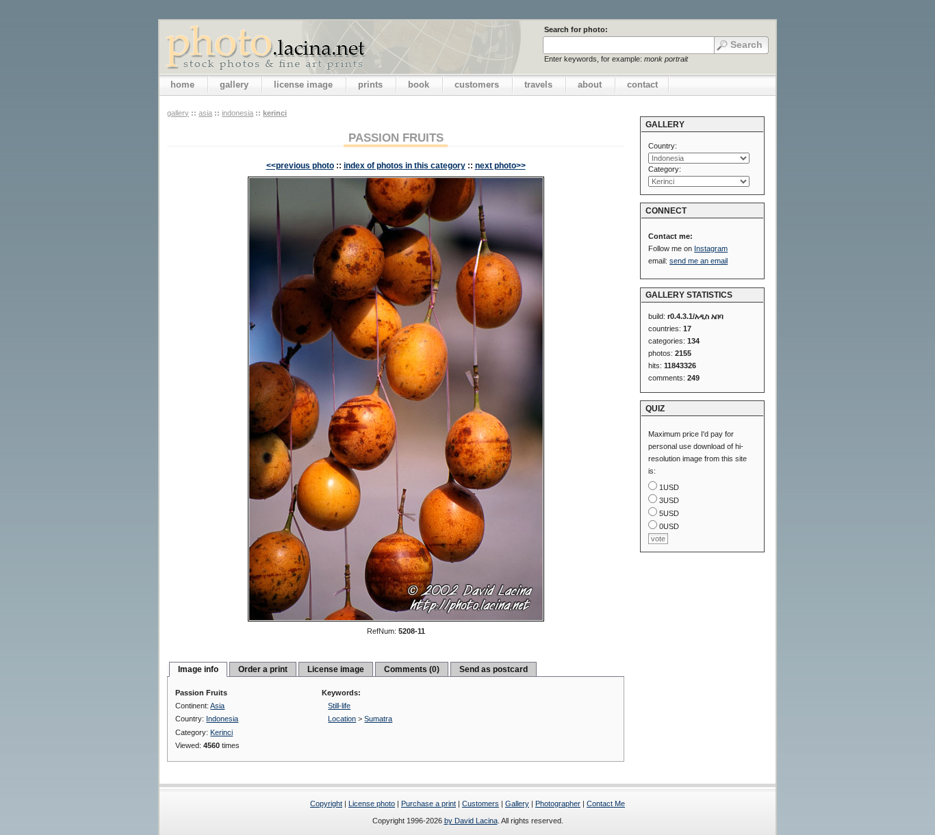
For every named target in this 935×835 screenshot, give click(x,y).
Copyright (326, 803)
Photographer (557, 803)
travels (538, 84)
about (590, 84)
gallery (234, 84)
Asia (205, 113)
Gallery (517, 803)
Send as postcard (493, 669)
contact (642, 84)
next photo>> (500, 165)
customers (476, 84)
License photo (371, 803)
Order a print (262, 669)
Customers (480, 803)
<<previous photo (300, 165)
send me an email (698, 261)
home (182, 84)
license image (303, 84)
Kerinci (275, 113)
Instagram (711, 248)
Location (342, 719)
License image (335, 669)
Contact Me (606, 803)
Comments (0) (411, 669)
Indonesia (237, 113)
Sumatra (378, 719)
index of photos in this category (404, 165)
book (418, 84)
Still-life (339, 706)
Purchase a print (428, 803)
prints (370, 84)
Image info (198, 669)
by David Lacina (471, 821)
